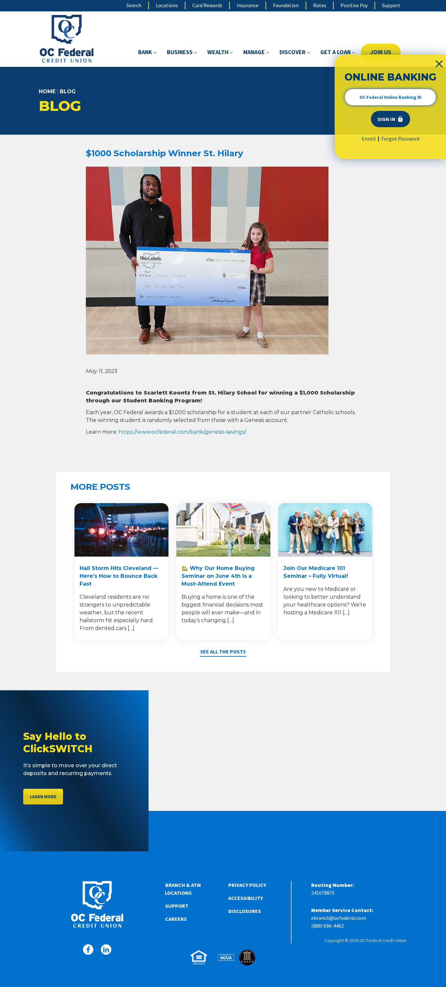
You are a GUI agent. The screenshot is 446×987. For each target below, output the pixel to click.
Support (391, 5)
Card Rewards (207, 5)
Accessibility (245, 898)
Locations (167, 5)
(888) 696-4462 (327, 925)
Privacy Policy (247, 885)
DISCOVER (293, 52)
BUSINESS (180, 52)
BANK (145, 52)
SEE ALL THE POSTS (223, 651)
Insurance (248, 5)
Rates (319, 5)
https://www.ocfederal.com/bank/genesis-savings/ (182, 432)
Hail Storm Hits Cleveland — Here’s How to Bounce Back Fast (119, 576)
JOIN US (380, 52)
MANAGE (254, 52)
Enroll (369, 138)
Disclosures (244, 911)
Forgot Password (400, 138)
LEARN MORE (43, 797)
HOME (47, 91)
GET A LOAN (336, 52)
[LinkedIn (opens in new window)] (106, 949)
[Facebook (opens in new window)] (88, 949)
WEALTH (218, 52)
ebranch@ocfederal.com (338, 918)
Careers (176, 919)
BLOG (68, 91)
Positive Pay (354, 5)
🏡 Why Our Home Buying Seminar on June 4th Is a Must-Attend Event (218, 576)
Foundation (286, 5)
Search (133, 5)
